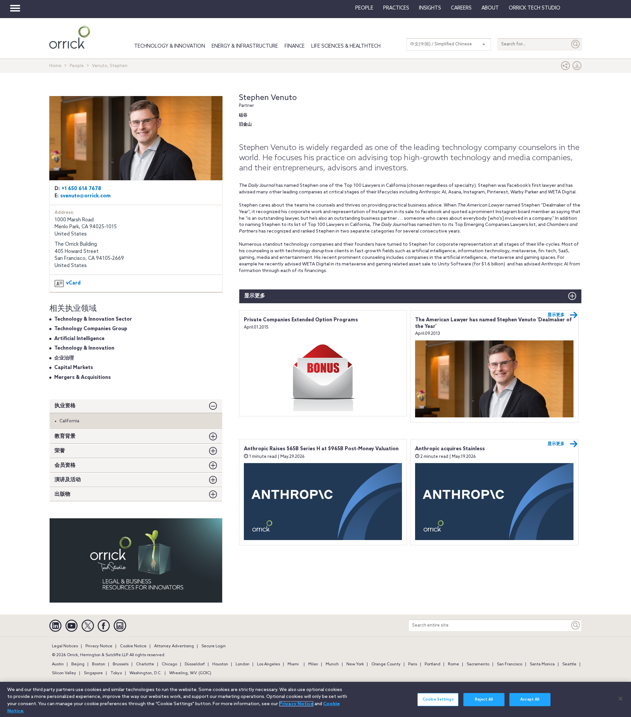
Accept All (529, 699)
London (242, 664)
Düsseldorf (195, 664)
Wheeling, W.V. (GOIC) (190, 673)
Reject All (484, 699)
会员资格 (65, 465)
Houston (220, 664)
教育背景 (65, 436)
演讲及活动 (68, 480)
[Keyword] (576, 625)
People (364, 8)
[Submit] (576, 44)
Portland (432, 664)
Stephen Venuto (268, 98)
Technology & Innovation (169, 46)
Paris (412, 664)
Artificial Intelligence (79, 339)
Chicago (169, 664)
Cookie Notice (133, 646)
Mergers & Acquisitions (82, 378)
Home (55, 65)
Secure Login (213, 646)
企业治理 (64, 358)
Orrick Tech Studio (534, 8)
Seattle (569, 664)
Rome (453, 664)
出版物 (62, 494)
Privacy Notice (98, 646)
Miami (293, 664)
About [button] (490, 8)
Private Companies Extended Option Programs (301, 320)
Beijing (77, 664)
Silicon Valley (64, 673)
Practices (396, 8)
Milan (313, 664)
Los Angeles (268, 664)
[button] (565, 67)
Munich (332, 664)
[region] (315, 699)
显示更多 (254, 296)
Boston (98, 664)
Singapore (93, 673)
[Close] (620, 698)
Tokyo (116, 673)
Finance (295, 46)
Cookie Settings (438, 699)
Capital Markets (73, 368)
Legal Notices (65, 646)
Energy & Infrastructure (245, 46)
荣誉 (60, 451)
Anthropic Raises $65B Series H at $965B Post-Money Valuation (321, 449)
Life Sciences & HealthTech (346, 46)
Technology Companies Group (90, 329)
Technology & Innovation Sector (93, 319)
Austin (58, 664)
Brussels (121, 664)
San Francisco (509, 664)
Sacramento (478, 664)
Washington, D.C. (145, 673)
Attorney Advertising (174, 646)
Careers (461, 8)
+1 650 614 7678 (81, 189)
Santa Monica (542, 664)
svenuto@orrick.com (85, 196)
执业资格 (65, 406)
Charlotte (145, 664)
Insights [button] (430, 8)
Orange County (386, 664)
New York (355, 664)
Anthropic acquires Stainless (450, 449)
